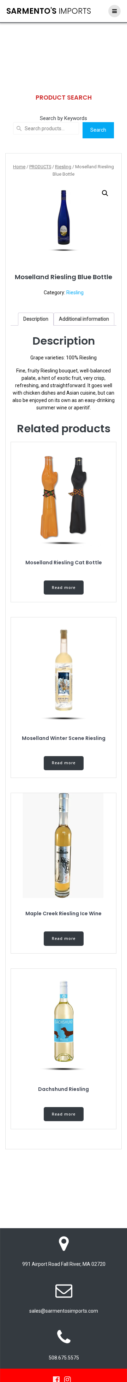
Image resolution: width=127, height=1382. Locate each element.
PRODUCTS (40, 166)
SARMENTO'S (48, 11)
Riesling (63, 166)
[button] (105, 193)
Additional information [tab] (84, 319)
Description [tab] (35, 319)
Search (98, 130)
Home (19, 166)
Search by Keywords (63, 118)
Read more (63, 587)
